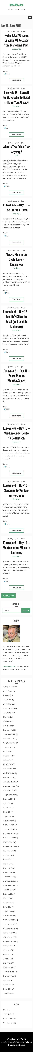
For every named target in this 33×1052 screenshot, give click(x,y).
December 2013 (10, 833)
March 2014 (9, 821)
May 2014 (8, 812)
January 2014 (9, 829)
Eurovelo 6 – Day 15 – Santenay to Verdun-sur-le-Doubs (16, 490)
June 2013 (8, 859)
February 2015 (10, 773)
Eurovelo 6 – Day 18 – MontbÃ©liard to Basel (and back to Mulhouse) (16, 319)
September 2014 (10, 795)
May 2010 (8, 989)
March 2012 (9, 916)
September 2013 (10, 846)
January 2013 (9, 877)
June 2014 (8, 808)
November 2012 (10, 885)
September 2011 (10, 941)
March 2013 (9, 872)
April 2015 (8, 764)
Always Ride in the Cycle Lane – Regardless (16, 259)
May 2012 (8, 907)
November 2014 (10, 786)
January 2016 (9, 730)
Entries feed (9, 1014)
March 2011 (9, 967)
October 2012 (9, 890)
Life (16, 156)
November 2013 (10, 838)
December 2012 (10, 881)
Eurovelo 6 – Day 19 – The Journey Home (16, 207)
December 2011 (10, 928)
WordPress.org (10, 1023)
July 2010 (8, 980)
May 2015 (8, 760)
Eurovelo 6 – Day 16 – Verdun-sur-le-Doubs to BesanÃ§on (16, 433)
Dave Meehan (16, 5)
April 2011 (8, 963)
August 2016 (9, 713)
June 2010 (8, 985)
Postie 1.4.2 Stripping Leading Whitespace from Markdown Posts (17, 40)
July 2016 (8, 717)
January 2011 (9, 976)
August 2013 (9, 851)
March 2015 (9, 769)
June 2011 (8, 954)
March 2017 (9, 704)
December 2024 (10, 687)
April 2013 (8, 868)
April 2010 (8, 993)
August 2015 (9, 747)
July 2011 (8, 950)
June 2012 (8, 903)
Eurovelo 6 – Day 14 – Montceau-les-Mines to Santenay (16, 547)
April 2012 (8, 911)
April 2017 (8, 700)
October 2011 (9, 937)
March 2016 (9, 726)
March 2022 (9, 691)
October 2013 (9, 842)
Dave (23, 31)
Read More (16, 80)
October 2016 (9, 708)
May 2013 (8, 864)
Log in (7, 1010)
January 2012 (9, 924)
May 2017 (8, 695)
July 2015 (8, 751)
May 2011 (8, 959)
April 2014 (8, 816)
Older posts (9, 596)
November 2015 (10, 734)
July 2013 (8, 855)
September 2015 (10, 743)
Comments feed (10, 1018)
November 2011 (10, 933)
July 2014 (8, 803)
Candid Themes (19, 1045)
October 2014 (9, 790)
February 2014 (10, 825)
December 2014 (10, 782)
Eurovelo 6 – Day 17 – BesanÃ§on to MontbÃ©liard (16, 375)
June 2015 (8, 756)
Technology (16, 49)
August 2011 (9, 946)
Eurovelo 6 (16, 106)
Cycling (16, 268)
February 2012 (10, 920)
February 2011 (9, 972)
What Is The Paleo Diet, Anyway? (16, 149)
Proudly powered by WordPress (13, 1042)
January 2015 (9, 777)
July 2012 (8, 898)
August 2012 (9, 894)
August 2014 (9, 799)
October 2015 (9, 739)
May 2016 (8, 721)
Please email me (9, 666)
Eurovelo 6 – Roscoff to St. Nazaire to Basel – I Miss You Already (16, 97)
